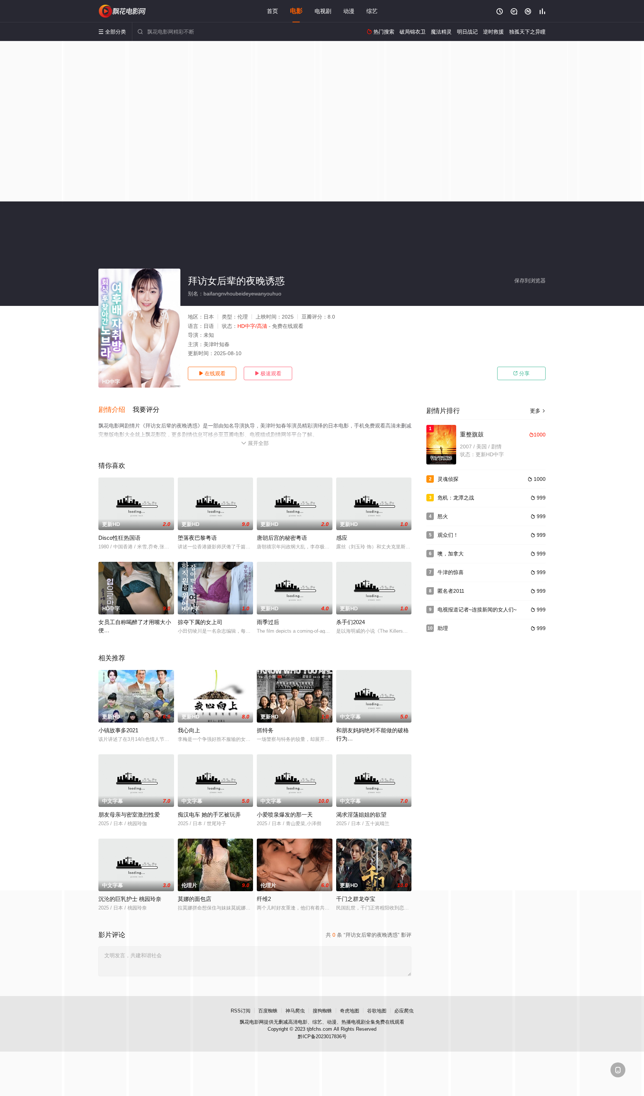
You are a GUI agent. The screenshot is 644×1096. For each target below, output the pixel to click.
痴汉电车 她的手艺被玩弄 (209, 814)
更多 (538, 411)
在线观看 (212, 373)
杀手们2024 (350, 622)
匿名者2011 (451, 591)
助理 (443, 628)
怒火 (443, 516)
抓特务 (265, 730)
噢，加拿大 (451, 554)
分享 (521, 373)
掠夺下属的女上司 (200, 622)
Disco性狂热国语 (119, 538)
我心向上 (189, 730)
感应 (341, 538)
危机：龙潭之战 (456, 498)
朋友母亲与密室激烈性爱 (129, 814)
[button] (115, 410)
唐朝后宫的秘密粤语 (282, 538)
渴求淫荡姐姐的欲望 (361, 814)
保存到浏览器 (530, 281)
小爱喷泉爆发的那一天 (285, 814)
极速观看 (268, 373)
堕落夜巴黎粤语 (197, 538)
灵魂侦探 (448, 479)
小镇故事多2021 (118, 730)
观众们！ (448, 535)
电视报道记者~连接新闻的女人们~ (477, 610)
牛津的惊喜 (451, 572)
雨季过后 (268, 622)
